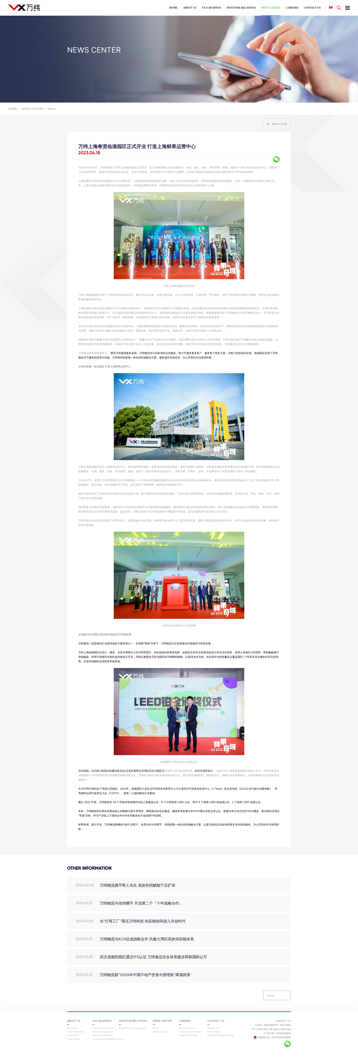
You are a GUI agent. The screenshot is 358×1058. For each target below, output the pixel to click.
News (156, 1028)
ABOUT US (189, 7)
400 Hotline (213, 1031)
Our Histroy (73, 1035)
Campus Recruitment (190, 1031)
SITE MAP (285, 1024)
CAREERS (292, 7)
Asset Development (102, 1035)
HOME (173, 7)
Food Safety (73, 1039)
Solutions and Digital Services (108, 1039)
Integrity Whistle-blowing (220, 1035)
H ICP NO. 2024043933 (277, 1033)
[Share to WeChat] (276, 159)
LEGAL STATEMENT (266, 1024)
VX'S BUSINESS (211, 7)
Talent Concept (187, 1028)
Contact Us (213, 1028)
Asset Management (102, 1031)
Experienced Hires (188, 1035)
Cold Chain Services (103, 1028)
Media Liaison (160, 1031)
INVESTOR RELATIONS (241, 7)
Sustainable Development (132, 1028)
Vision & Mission (75, 1031)
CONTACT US (312, 7)
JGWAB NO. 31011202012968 (274, 1037)
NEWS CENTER (270, 7)
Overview (72, 1028)
